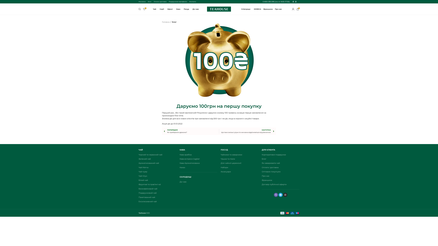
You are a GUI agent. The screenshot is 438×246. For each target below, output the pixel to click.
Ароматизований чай (149, 163)
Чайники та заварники (231, 155)
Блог (174, 22)
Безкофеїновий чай (148, 189)
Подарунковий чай (148, 193)
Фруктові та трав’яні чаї (150, 184)
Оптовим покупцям (271, 172)
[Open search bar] (138, 9)
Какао (182, 167)
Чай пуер (143, 172)
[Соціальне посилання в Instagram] (295, 1)
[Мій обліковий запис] (293, 9)
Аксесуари (226, 172)
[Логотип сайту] (219, 9)
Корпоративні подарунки (274, 155)
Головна (166, 22)
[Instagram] (285, 195)
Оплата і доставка (270, 167)
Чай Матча (143, 167)
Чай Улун (143, 176)
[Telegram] (281, 195)
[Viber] (276, 195)
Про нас (265, 176)
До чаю (183, 182)
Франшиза (267, 180)
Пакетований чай (147, 197)
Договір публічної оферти (274, 184)
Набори (224, 167)
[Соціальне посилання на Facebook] (293, 1)
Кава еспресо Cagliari (190, 159)
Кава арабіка (186, 155)
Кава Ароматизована (190, 163)
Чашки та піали (228, 159)
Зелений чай (145, 159)
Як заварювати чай (271, 163)
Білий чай (143, 180)
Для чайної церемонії (231, 163)
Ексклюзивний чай (148, 201)
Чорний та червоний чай (150, 155)
